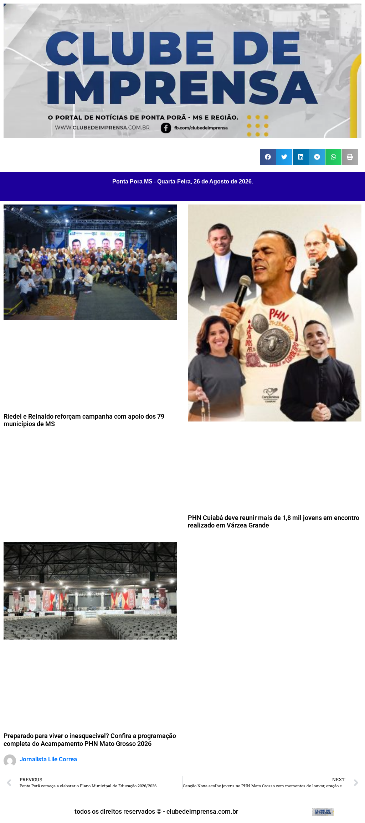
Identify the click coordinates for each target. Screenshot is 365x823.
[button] (268, 157)
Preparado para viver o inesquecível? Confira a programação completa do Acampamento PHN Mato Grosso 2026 (90, 739)
